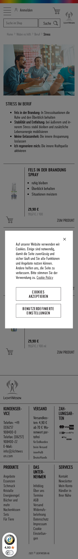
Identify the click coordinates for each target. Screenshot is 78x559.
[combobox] (20, 23)
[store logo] (67, 17)
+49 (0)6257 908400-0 (11, 427)
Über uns (38, 490)
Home (10, 34)
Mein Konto (65, 485)
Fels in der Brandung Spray (47, 172)
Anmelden (26, 10)
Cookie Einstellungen (40, 533)
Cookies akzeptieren (38, 293)
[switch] (9, 552)
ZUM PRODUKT (66, 220)
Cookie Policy (45, 277)
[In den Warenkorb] (9, 219)
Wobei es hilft (24, 34)
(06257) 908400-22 (13, 439)
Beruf (37, 34)
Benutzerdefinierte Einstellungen (38, 310)
